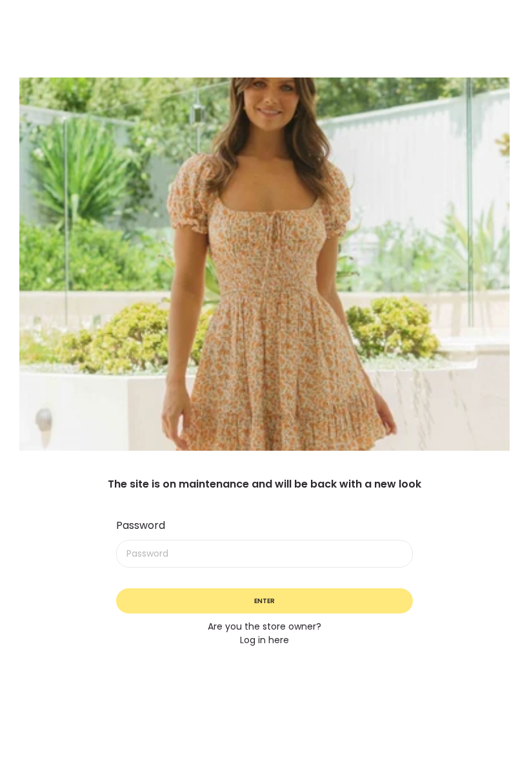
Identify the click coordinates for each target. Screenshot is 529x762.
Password (140, 525)
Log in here (264, 639)
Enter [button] (264, 601)
